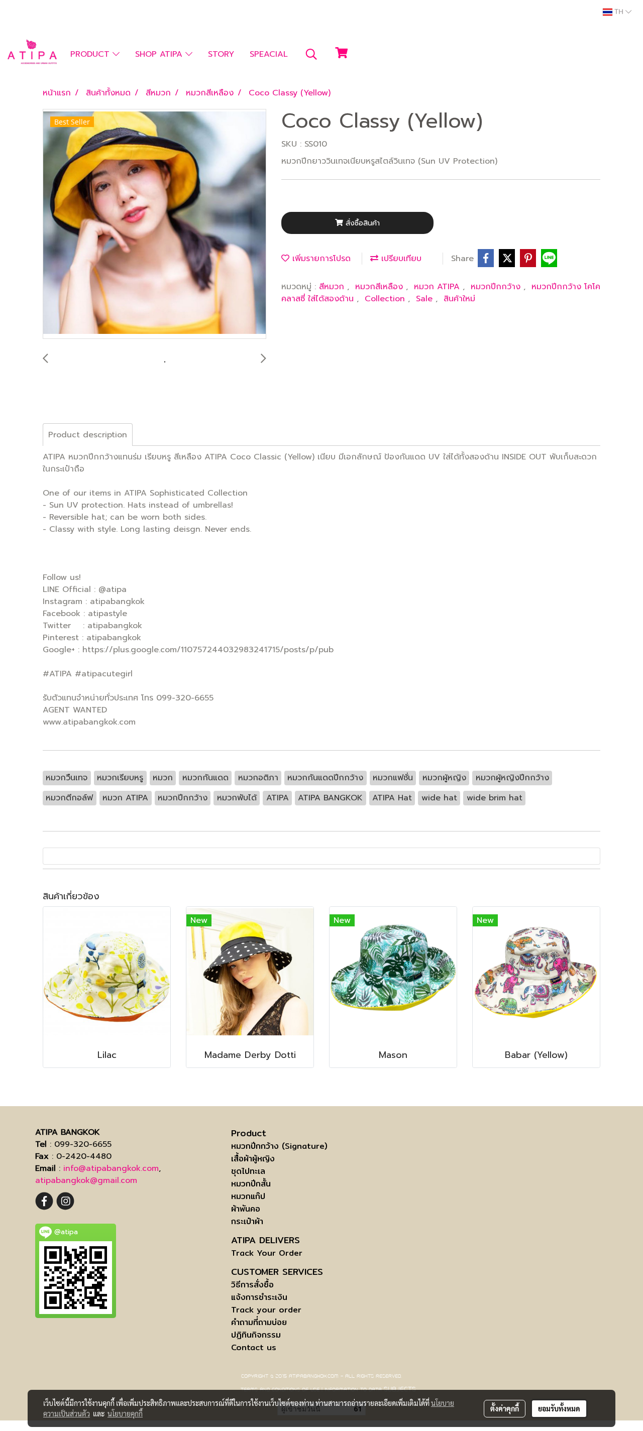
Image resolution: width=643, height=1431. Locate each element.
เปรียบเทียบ (399, 259)
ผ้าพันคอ (245, 1209)
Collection (386, 299)
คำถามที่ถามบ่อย (259, 1322)
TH (618, 12)
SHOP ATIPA (160, 54)
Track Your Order (266, 1253)
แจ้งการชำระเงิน (259, 1297)
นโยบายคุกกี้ (125, 1413)
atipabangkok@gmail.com (86, 1180)
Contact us (253, 1347)
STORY (221, 54)
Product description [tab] (87, 435)
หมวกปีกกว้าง (497, 287)
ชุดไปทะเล (248, 1171)
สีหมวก (333, 287)
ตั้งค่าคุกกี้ (504, 1408)
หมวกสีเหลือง (380, 287)
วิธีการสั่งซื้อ (252, 1284)
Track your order (266, 1309)
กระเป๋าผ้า (247, 1221)
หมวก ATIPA (438, 287)
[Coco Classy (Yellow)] (154, 224)
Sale (426, 299)
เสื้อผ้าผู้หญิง (253, 1158)
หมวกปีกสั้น (251, 1183)
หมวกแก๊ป (248, 1196)
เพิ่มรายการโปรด (320, 259)
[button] (311, 54)
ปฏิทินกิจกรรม (256, 1335)
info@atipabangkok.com (111, 1168)
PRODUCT (91, 54)
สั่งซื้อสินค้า (361, 223)
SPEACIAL (269, 54)
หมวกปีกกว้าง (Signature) (279, 1146)
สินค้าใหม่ (459, 299)
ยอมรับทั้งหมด (559, 1408)
